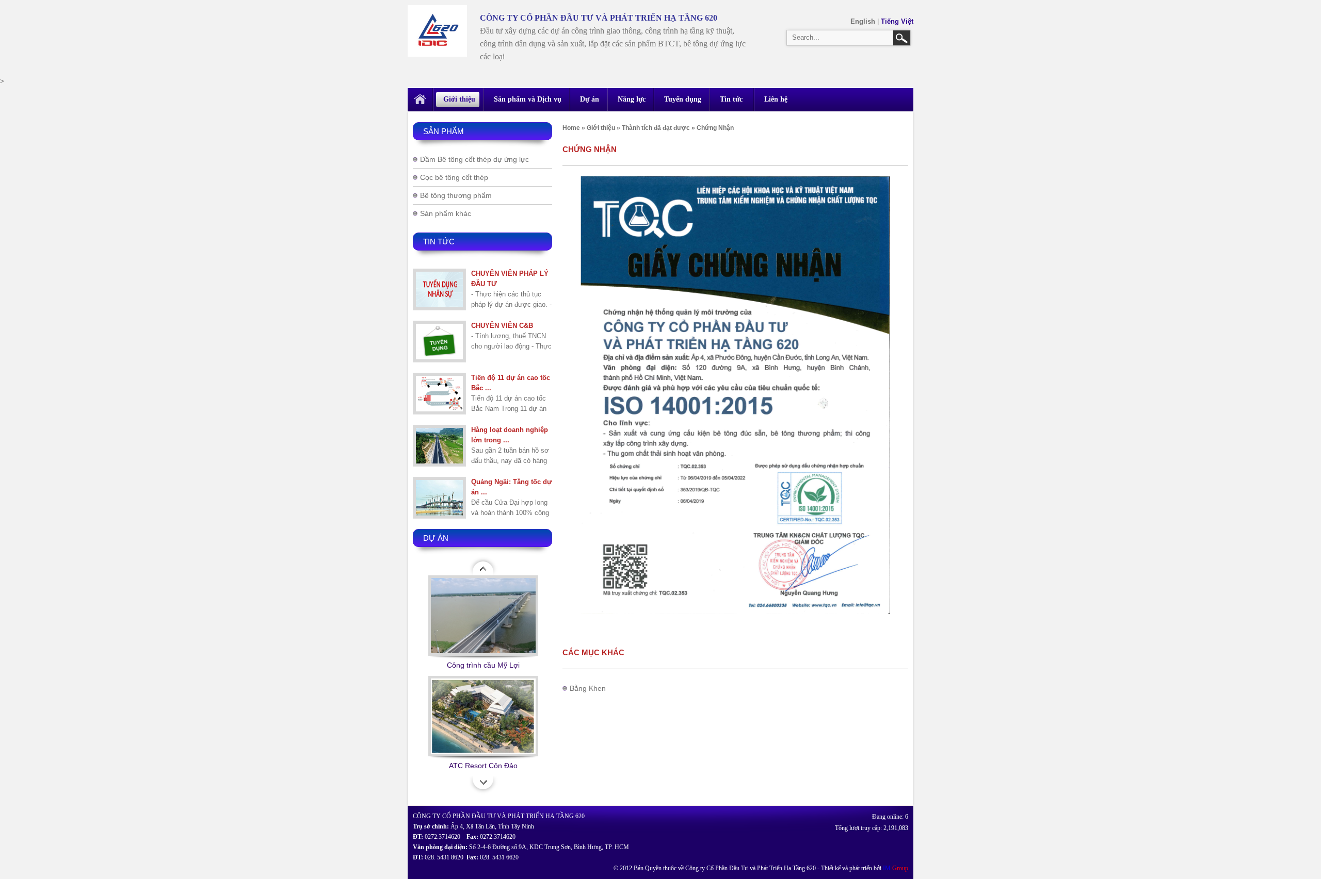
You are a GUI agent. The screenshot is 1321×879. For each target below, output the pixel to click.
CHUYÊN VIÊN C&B (502, 325)
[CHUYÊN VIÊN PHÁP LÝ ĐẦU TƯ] (439, 289)
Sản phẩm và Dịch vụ (527, 99)
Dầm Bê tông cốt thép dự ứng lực (474, 159)
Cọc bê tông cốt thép (454, 177)
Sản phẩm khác (445, 213)
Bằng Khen (588, 688)
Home (571, 127)
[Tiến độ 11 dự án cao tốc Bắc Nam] (439, 393)
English (863, 21)
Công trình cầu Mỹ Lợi (483, 665)
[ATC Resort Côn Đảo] (483, 718)
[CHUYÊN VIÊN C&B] (439, 341)
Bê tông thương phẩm (456, 195)
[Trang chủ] (420, 100)
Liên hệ (775, 99)
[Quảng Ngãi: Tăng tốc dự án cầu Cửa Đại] (439, 498)
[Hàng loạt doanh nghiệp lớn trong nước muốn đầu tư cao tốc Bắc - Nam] (439, 446)
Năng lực (632, 99)
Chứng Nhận (715, 127)
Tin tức (731, 99)
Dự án (589, 99)
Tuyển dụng (682, 99)
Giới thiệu (459, 99)
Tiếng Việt (897, 21)
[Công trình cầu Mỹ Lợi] (483, 617)
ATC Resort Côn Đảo (483, 765)
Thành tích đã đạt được (656, 127)
